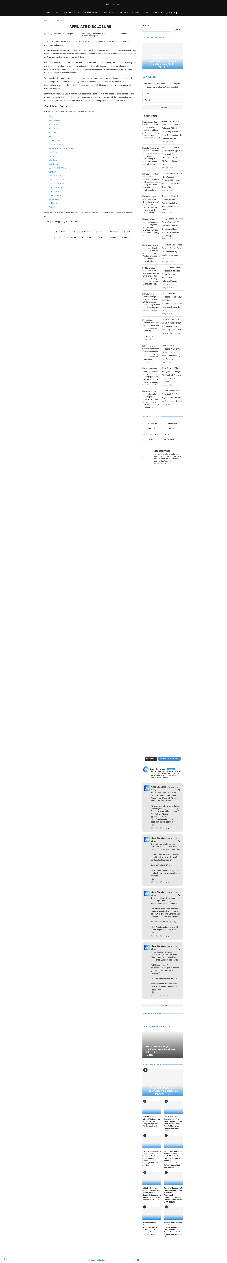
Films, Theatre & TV (71, 13)
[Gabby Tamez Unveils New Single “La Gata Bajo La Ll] (176, 657)
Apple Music (54, 125)
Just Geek (53, 152)
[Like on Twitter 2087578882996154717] (161, 936)
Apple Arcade (54, 121)
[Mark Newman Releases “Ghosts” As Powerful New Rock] (149, 661)
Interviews (124, 13)
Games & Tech (109, 13)
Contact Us (158, 13)
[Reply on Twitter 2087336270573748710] (153, 995)
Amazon (52, 117)
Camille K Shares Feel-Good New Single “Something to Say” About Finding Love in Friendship (172, 203)
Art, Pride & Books (91, 13)
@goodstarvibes (172, 787)
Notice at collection (97, 1260)
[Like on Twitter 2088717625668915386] (161, 882)
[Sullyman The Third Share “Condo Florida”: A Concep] (176, 603)
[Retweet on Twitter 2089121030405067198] (157, 828)
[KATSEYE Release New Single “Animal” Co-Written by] (176, 716)
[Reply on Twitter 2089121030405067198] (153, 828)
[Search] (114, 19)
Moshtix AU (53, 160)
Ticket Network (55, 195)
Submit (145, 13)
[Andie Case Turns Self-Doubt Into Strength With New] (162, 496)
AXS (50, 137)
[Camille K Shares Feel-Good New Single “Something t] (149, 547)
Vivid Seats (53, 203)
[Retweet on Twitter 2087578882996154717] (157, 936)
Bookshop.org (54, 140)
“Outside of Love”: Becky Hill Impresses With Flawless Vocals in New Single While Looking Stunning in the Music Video (150, 1228)
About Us (135, 13)
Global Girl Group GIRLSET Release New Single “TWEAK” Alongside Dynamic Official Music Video (151, 1121)
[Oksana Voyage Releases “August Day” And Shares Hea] (162, 607)
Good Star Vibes (158, 787)
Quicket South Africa (57, 168)
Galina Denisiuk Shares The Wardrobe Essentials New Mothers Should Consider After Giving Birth (172, 180)
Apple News (54, 129)
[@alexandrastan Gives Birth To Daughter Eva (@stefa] (149, 486)
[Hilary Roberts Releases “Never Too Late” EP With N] (162, 554)
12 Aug (153, 895)
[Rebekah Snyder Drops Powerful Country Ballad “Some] (176, 554)
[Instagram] (167, 12)
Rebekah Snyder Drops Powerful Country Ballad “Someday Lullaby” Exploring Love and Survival (172, 251)
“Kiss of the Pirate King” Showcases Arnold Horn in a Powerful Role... (163, 1091)
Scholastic (53, 172)
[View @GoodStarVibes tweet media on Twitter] (153, 824)
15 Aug (153, 841)
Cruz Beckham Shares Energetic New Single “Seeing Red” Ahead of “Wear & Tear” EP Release (171, 375)
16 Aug (153, 790)
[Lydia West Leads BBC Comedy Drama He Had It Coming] (149, 723)
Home (48, 13)
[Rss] (174, 12)
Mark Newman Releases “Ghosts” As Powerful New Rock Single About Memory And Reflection (171, 352)
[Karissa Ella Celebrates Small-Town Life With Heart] (162, 716)
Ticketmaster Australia (58, 184)
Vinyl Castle (54, 199)
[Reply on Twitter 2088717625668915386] (153, 882)
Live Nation (53, 156)
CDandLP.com (55, 144)
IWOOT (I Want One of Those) (61, 148)
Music (56, 13)
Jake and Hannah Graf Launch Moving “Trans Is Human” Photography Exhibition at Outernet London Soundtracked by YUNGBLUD (173, 1195)
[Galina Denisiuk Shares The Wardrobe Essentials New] (176, 487)
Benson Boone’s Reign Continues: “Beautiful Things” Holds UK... (160, 1049)
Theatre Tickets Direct (58, 180)
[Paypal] (176, 12)
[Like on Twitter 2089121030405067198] (161, 828)
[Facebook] (169, 12)
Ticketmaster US (55, 191)
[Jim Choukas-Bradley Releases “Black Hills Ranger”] (149, 610)
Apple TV (53, 133)
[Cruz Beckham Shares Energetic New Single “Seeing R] (162, 663)
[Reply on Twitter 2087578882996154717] (153, 936)
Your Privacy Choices (121, 1260)
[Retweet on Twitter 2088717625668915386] (157, 882)
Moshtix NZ (53, 164)
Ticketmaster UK (55, 187)
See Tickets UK (55, 176)
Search (145, 25)
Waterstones (54, 207)
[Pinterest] (171, 12)
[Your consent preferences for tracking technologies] (4, 1259)
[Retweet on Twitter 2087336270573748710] (157, 995)
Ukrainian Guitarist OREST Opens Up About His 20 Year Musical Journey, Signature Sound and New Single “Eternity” (162, 61)
